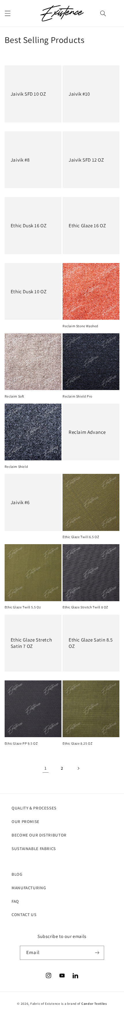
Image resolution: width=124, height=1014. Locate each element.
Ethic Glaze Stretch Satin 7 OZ (31, 643)
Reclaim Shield (16, 466)
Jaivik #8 (20, 160)
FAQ (15, 901)
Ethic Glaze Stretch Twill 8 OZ (85, 607)
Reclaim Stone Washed (80, 326)
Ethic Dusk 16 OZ (29, 225)
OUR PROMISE (26, 821)
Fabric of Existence (45, 1003)
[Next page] (78, 768)
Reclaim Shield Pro (77, 396)
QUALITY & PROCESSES (34, 808)
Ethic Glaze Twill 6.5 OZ (81, 537)
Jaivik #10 (79, 94)
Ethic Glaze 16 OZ (87, 225)
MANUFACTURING (29, 887)
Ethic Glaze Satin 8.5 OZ (91, 643)
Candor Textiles (94, 1003)
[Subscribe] (97, 953)
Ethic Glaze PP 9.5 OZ (21, 743)
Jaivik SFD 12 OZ (86, 160)
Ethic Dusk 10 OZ (29, 291)
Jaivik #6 (20, 502)
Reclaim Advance (87, 432)
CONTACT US (24, 914)
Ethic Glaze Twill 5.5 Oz (23, 607)
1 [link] (45, 768)
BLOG (17, 874)
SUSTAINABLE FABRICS (34, 848)
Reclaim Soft (14, 396)
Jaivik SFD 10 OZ (28, 94)
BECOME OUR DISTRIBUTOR (39, 835)
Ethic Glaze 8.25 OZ (77, 743)
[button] (7, 13)
